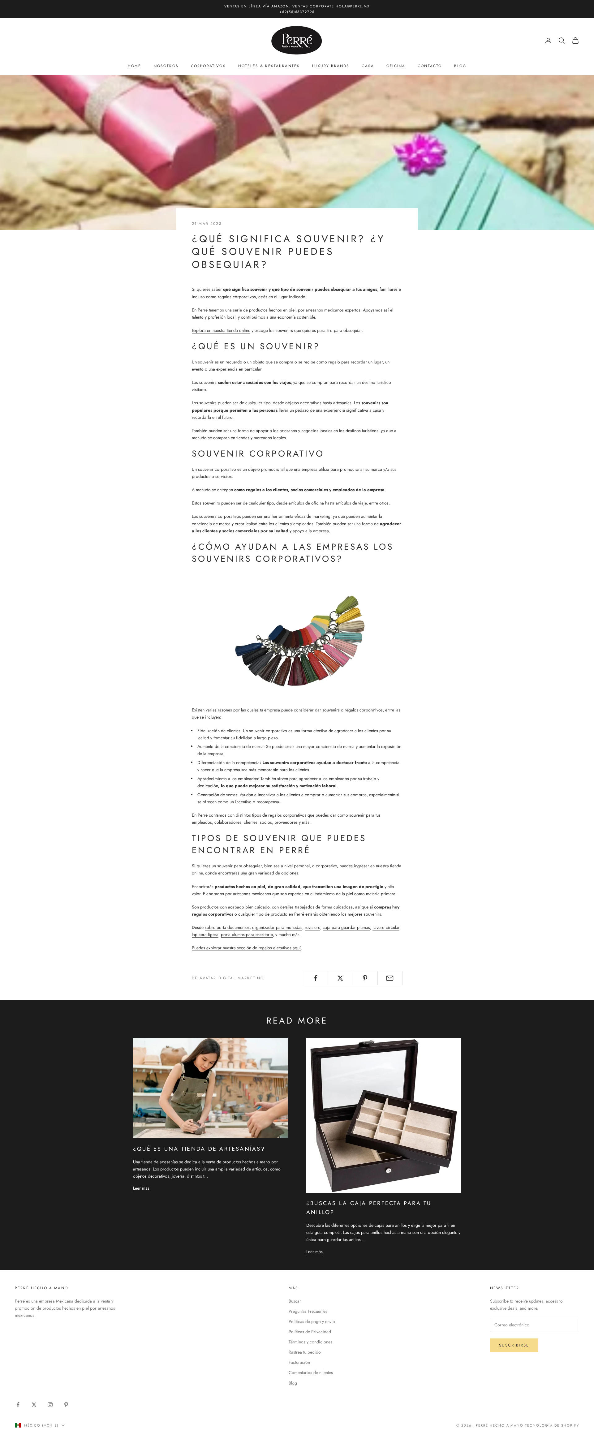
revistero (312, 927)
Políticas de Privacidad (310, 1332)
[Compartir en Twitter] (340, 978)
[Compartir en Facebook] (315, 978)
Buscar (295, 1301)
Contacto (430, 66)
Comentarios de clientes (311, 1372)
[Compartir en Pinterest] (365, 978)
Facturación (299, 1362)
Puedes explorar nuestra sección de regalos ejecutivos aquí (246, 948)
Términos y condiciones (310, 1342)
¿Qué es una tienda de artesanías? (199, 1149)
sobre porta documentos (227, 927)
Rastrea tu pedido (305, 1352)
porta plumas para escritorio (247, 934)
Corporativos (208, 66)
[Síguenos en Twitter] (34, 1405)
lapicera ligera (205, 934)
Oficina (395, 66)
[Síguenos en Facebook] (18, 1405)
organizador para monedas (277, 927)
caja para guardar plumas (346, 927)
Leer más (141, 1188)
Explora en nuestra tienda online (221, 330)
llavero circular (385, 927)
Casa (368, 66)
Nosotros (166, 66)
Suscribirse (514, 1345)
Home (134, 66)
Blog (460, 66)
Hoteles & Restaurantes (269, 66)
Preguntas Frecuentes (308, 1311)
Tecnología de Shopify (552, 1425)
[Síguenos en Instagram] (50, 1405)
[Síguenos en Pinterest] (66, 1405)
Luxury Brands (330, 66)
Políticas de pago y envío (312, 1321)
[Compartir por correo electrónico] (390, 978)
